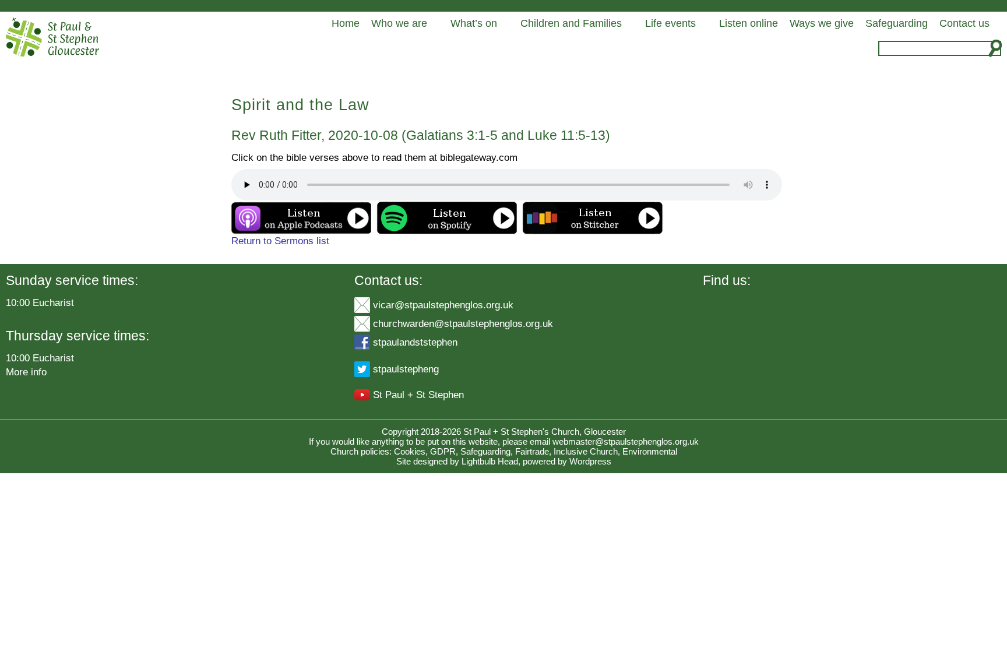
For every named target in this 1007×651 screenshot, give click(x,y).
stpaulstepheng (406, 369)
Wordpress (590, 461)
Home (346, 23)
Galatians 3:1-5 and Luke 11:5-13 (505, 135)
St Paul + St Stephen (418, 394)
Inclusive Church (586, 451)
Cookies (409, 451)
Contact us (964, 23)
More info (26, 372)
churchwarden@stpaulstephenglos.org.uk (463, 323)
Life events (670, 23)
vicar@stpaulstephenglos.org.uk (443, 305)
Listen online (748, 23)
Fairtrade (532, 451)
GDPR (443, 451)
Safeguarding (896, 23)
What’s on (473, 23)
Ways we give (822, 23)
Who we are (399, 23)
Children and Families (571, 23)
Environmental (649, 451)
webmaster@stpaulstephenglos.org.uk (625, 441)
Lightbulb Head (490, 461)
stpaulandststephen (415, 342)
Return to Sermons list (280, 241)
